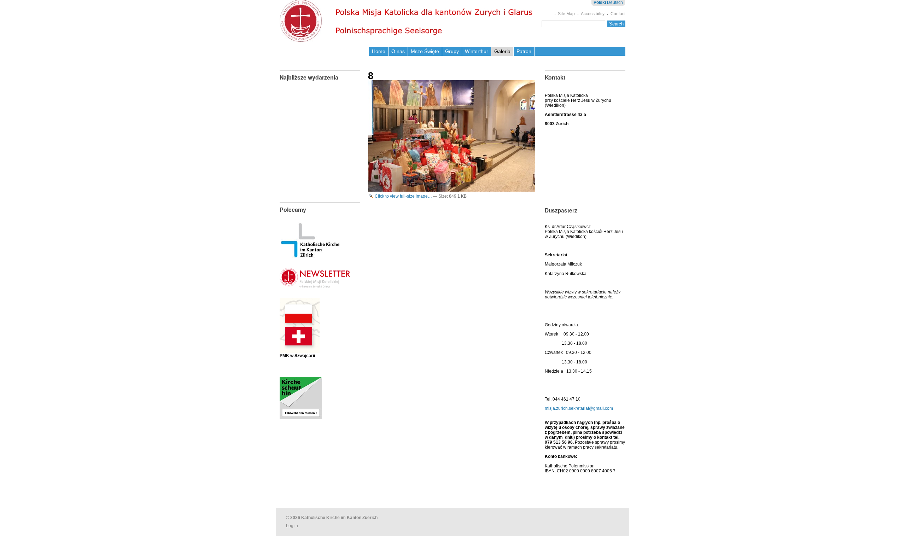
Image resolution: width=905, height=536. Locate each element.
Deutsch (615, 2)
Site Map (566, 14)
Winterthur (476, 51)
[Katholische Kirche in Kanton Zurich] (310, 255)
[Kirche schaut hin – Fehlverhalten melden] (301, 416)
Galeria (502, 51)
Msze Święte (425, 51)
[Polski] (408, 21)
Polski (600, 2)
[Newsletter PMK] (315, 282)
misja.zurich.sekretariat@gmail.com (579, 408)
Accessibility (593, 14)
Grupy (452, 51)
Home (378, 51)
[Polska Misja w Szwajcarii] (300, 347)
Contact (618, 14)
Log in (292, 526)
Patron (523, 51)
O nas (398, 51)
